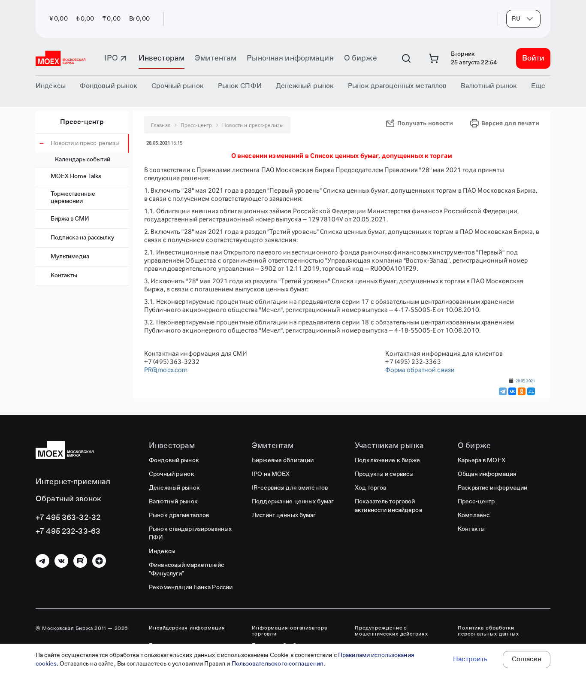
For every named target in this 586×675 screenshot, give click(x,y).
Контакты (64, 275)
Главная (160, 125)
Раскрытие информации (493, 488)
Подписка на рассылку (82, 238)
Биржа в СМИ (70, 219)
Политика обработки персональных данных (488, 631)
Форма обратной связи (420, 370)
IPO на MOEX (271, 474)
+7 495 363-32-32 (68, 518)
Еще (538, 86)
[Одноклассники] (522, 391)
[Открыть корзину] (433, 58)
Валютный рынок (173, 502)
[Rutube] (80, 561)
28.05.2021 (525, 380)
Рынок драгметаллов (179, 515)
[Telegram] (503, 391)
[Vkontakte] (61, 561)
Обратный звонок (68, 499)
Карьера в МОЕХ (481, 460)
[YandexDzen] (99, 561)
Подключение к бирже (387, 460)
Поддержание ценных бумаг (293, 502)
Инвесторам (161, 58)
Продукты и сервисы (384, 474)
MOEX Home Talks (76, 176)
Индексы (162, 551)
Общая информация (487, 474)
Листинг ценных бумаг (284, 515)
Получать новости (425, 123)
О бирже (360, 58)
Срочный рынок (171, 474)
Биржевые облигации (283, 460)
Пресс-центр (82, 122)
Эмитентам (215, 58)
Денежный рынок (174, 488)
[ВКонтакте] (512, 391)
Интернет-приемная (73, 482)
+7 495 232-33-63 (68, 532)
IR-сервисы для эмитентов (290, 488)
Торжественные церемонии (73, 197)
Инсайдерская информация (187, 628)
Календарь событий (82, 160)
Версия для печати (510, 123)
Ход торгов (370, 488)
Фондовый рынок (174, 460)
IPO (111, 58)
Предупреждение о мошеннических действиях (391, 631)
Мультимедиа (70, 257)
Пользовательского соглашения (278, 664)
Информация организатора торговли (289, 631)
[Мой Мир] (531, 391)
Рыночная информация (290, 58)
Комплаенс (473, 515)
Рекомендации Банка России (191, 587)
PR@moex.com (165, 370)
